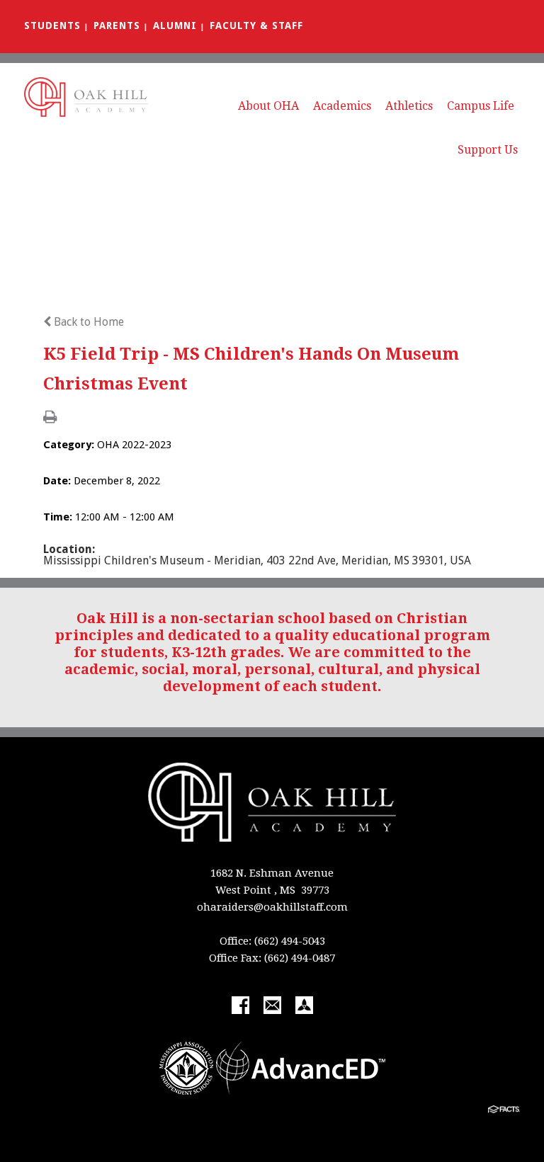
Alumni (175, 25)
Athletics (409, 106)
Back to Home (87, 322)
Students (52, 25)
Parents (117, 25)
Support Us (488, 149)
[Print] (50, 418)
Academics (342, 106)
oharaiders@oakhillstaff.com (272, 907)
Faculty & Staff (256, 25)
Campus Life (480, 106)
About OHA (268, 106)
